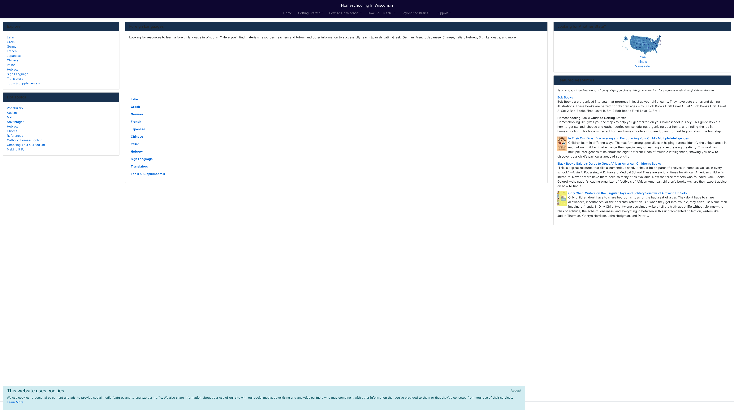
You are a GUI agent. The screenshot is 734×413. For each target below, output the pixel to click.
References (15, 135)
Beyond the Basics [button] (415, 13)
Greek (135, 107)
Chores (12, 131)
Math (10, 117)
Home (287, 13)
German (137, 114)
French (136, 122)
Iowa (642, 57)
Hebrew (137, 151)
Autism (12, 113)
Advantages (15, 122)
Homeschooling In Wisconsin (367, 5)
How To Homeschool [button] (344, 13)
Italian (135, 144)
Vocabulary (15, 108)
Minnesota (642, 66)
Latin (134, 99)
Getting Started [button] (309, 13)
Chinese (137, 136)
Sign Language (142, 159)
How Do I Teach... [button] (380, 13)
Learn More (15, 402)
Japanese (138, 129)
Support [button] (442, 13)
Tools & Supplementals (148, 174)
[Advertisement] (244, 68)
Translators (139, 166)
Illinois (642, 61)
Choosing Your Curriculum (26, 145)
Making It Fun (16, 149)
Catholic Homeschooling (24, 140)
